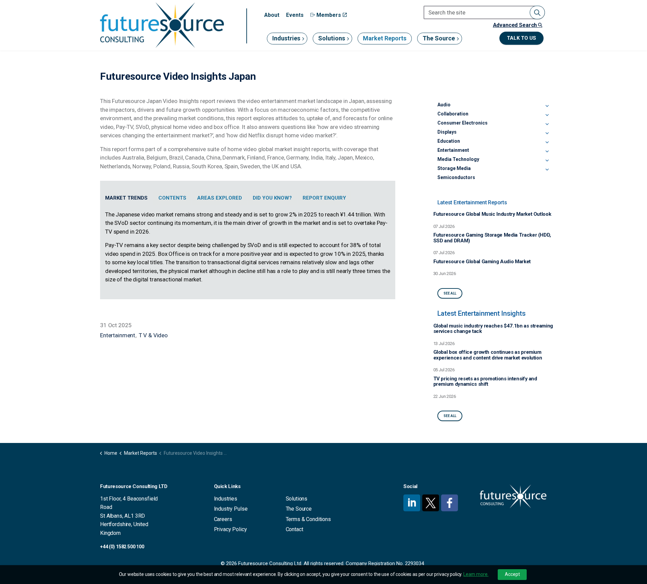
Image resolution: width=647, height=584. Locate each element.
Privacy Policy (230, 529)
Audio (444, 104)
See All (449, 293)
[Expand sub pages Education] (547, 142)
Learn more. (475, 574)
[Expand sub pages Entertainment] (547, 151)
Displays (447, 132)
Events (295, 15)
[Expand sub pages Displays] (547, 133)
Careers (223, 519)
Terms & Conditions (308, 519)
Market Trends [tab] (126, 198)
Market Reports (384, 38)
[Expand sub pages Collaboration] (547, 115)
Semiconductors (456, 177)
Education (448, 141)
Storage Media (454, 168)
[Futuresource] (161, 25)
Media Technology (458, 159)
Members (328, 15)
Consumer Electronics (462, 123)
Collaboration (452, 113)
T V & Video (153, 335)
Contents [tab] (172, 198)
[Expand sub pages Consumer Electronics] (547, 124)
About (271, 15)
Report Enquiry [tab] (324, 198)
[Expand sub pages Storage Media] (547, 170)
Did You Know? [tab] (272, 198)
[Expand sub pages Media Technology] (547, 161)
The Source (439, 38)
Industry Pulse (231, 509)
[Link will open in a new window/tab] (411, 502)
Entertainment (117, 335)
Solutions (331, 38)
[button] (537, 12)
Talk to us (521, 38)
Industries (286, 38)
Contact (294, 529)
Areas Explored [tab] (219, 198)
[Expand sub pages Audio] (547, 106)
